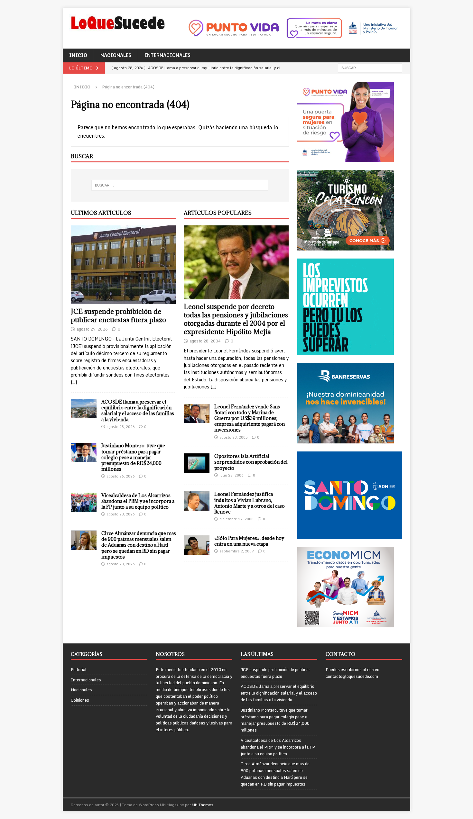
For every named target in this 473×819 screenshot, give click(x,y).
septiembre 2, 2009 (236, 551)
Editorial (79, 669)
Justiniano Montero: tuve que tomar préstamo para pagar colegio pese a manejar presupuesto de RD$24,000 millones (133, 457)
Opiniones (80, 700)
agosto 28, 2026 (121, 427)
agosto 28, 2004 (205, 340)
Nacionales (115, 55)
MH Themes (202, 805)
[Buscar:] (370, 67)
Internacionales (167, 55)
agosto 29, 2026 (92, 328)
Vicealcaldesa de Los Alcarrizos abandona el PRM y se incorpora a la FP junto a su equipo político (137, 501)
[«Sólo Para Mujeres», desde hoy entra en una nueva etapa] (196, 545)
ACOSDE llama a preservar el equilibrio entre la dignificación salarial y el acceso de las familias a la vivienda (137, 411)
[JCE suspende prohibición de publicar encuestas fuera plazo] (123, 264)
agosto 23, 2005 (233, 437)
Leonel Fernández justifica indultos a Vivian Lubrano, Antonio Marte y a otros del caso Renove (249, 503)
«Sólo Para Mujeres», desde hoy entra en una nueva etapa (249, 541)
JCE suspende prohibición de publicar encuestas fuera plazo (118, 315)
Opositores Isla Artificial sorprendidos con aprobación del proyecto (251, 462)
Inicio (78, 55)
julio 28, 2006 (231, 475)
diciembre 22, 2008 (236, 519)
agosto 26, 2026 (121, 476)
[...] (74, 382)
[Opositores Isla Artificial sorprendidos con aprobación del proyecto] (196, 463)
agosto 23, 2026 (121, 514)
